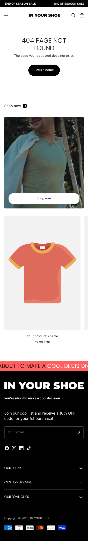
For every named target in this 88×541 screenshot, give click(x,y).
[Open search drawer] (73, 15)
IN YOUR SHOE (40, 518)
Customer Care (18, 482)
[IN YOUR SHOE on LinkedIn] (21, 448)
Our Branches (16, 496)
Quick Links (13, 467)
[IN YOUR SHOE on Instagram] (14, 448)
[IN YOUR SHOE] (44, 15)
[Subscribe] (78, 432)
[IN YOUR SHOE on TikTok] (28, 448)
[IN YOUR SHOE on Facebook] (6, 448)
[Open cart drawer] (82, 15)
